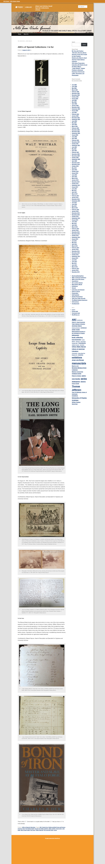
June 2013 (74, 261)
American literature (76, 327)
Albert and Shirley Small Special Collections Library (43, 8)
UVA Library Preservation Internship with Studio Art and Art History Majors (79, 64)
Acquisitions (75, 281)
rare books (76, 379)
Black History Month (77, 284)
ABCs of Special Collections (28, 827)
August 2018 (75, 173)
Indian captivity (52, 828)
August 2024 (75, 110)
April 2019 (74, 169)
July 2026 (74, 84)
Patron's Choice (76, 291)
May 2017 (74, 190)
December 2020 (76, 154)
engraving (80, 355)
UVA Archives (75, 302)
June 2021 (74, 147)
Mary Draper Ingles (25, 830)
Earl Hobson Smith (29, 828)
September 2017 (76, 185)
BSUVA (73, 341)
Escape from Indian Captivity (41, 828)
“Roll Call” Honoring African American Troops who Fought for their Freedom (79, 54)
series (55, 830)
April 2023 (74, 124)
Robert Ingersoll (39, 830)
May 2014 (74, 242)
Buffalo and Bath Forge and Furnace (56, 827)
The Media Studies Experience (79, 300)
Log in (73, 309)
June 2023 (74, 121)
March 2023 (75, 126)
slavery (83, 381)
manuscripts (79, 363)
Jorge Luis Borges (78, 360)
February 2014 (75, 247)
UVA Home (6, 1)
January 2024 (75, 116)
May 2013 (74, 263)
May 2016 (74, 206)
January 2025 (75, 105)
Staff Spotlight (75, 295)
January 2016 (75, 211)
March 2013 (75, 266)
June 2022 (74, 136)
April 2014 (74, 244)
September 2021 (76, 145)
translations (75, 396)
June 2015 (74, 221)
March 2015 (75, 227)
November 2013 (76, 253)
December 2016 (76, 199)
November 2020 (76, 156)
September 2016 (76, 201)
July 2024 (74, 112)
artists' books (76, 330)
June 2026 (74, 86)
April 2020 (74, 161)
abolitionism (80, 320)
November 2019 (76, 164)
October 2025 (75, 97)
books (83, 339)
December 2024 (76, 107)
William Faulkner (76, 402)
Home (19, 34)
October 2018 (75, 171)
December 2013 (76, 251)
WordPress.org (75, 314)
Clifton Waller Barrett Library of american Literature (79, 349)
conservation (75, 353)
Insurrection (59, 828)
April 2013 (74, 265)
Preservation (75, 293)
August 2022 (75, 135)
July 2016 (74, 202)
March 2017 (75, 194)
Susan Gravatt (75, 383)
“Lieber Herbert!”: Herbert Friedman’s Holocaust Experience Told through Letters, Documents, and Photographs (78, 71)
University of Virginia (79, 398)
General (74, 288)
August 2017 (75, 187)
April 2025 (74, 103)
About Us (26, 34)
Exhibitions (75, 286)
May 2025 (74, 102)
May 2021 (74, 149)
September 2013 (76, 256)
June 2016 (74, 204)
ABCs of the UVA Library (78, 279)
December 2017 (76, 182)
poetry (84, 376)
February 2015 (75, 228)
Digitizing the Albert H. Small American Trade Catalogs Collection (79, 59)
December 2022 (76, 129)
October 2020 (75, 157)
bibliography (75, 335)
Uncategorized (75, 303)
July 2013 (74, 260)
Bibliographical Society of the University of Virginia (78, 332)
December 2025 (76, 93)
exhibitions (77, 357)
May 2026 (74, 88)
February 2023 (75, 128)
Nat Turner (32, 830)
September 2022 (76, 133)
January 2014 (75, 249)
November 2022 (76, 131)
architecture (84, 328)
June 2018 (74, 175)
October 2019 (75, 166)
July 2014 (74, 240)
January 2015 (75, 230)
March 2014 (75, 246)
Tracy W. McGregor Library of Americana (79, 393)
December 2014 (76, 232)
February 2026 (75, 91)
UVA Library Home (15, 1)
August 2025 (75, 98)
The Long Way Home (48, 830)
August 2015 (75, 220)
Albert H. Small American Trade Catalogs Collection (78, 323)
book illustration (76, 340)
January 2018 (75, 180)
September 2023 (76, 119)
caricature (78, 341)
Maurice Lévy (75, 366)
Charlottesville (82, 343)
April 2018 (74, 176)
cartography (83, 341)
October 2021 (75, 143)
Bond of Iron (45, 827)
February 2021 (75, 152)
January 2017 (75, 197)
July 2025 (74, 100)
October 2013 (75, 254)
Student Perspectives (77, 296)
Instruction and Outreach (78, 289)
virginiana (75, 400)
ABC (41, 827)
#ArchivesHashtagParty (78, 276)
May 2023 (74, 123)
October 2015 (75, 216)
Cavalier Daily (75, 343)
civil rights (82, 345)
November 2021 (76, 142)
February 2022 (75, 140)
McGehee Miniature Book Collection (79, 369)
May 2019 (74, 168)
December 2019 (76, 162)
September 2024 (76, 109)
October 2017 (75, 183)
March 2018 (75, 178)
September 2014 (76, 237)
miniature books (76, 374)
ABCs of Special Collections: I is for (36, 47)
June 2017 (74, 188)
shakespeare (76, 382)
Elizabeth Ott (74, 355)
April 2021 (74, 150)
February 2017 (75, 195)
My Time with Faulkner (77, 51)
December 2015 (76, 213)
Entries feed (75, 311)
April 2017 (74, 192)
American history (77, 326)
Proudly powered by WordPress (52, 838)
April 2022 (74, 138)
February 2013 (75, 268)
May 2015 (74, 223)
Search (73, 42)
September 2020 (76, 159)
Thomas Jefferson (76, 388)
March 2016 (75, 207)
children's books (75, 345)
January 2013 (75, 270)
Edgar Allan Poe (81, 353)
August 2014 (75, 239)
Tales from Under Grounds (78, 298)
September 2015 (76, 218)
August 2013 (75, 258)
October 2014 (75, 235)
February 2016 (75, 209)
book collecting (77, 337)
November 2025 (76, 95)
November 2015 (76, 214)
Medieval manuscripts (77, 372)
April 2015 (74, 225)
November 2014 (76, 233)
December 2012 (76, 272)
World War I (75, 404)
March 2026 (75, 90)
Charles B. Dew (21, 828)
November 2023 (76, 117)
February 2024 (75, 114)
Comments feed (76, 313)
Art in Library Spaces (77, 282)
